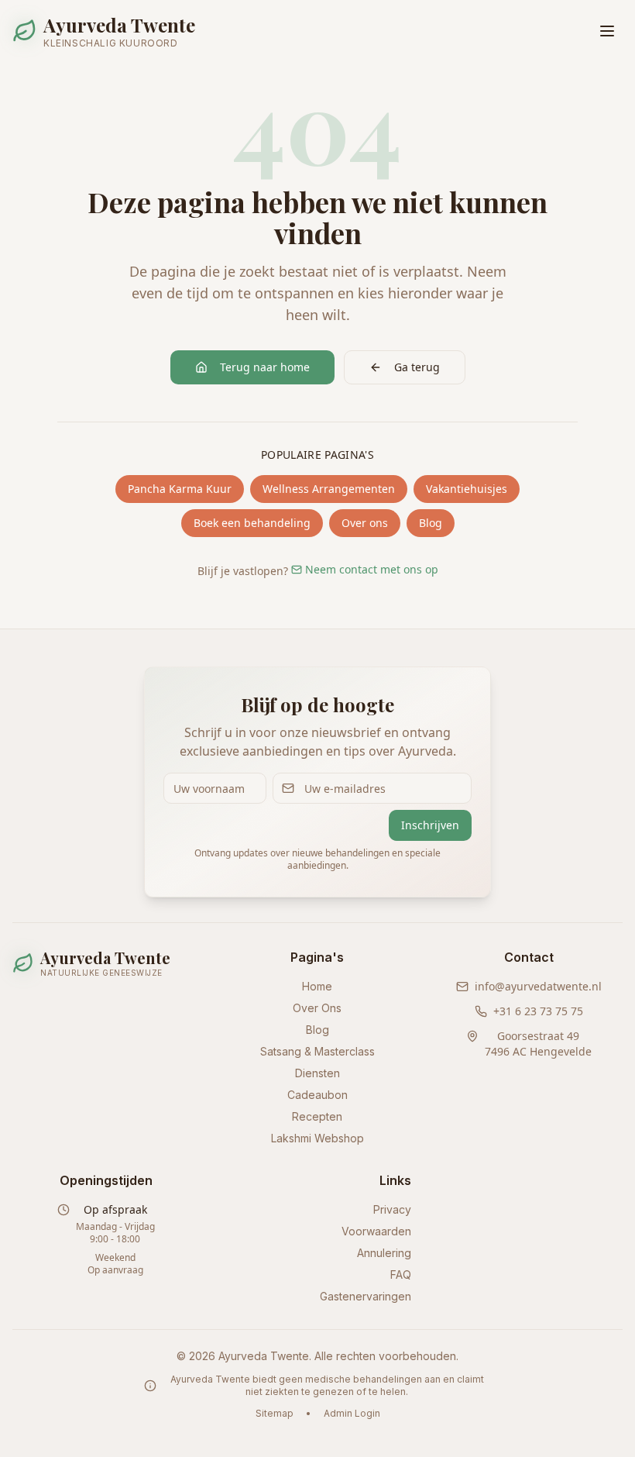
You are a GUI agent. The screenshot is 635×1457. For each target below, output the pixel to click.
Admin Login (352, 1413)
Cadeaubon (317, 1094)
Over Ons (317, 1007)
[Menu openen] (607, 31)
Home (317, 986)
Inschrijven (430, 825)
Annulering (384, 1252)
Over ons (365, 522)
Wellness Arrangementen (329, 488)
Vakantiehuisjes (466, 488)
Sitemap (274, 1413)
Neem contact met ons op (371, 569)
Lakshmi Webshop (317, 1138)
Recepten (317, 1116)
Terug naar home (265, 367)
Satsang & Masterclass (317, 1051)
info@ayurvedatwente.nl (538, 986)
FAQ (400, 1274)
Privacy (392, 1209)
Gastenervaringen (365, 1296)
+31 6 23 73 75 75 (538, 1011)
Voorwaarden (376, 1231)
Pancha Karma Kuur (180, 488)
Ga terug (417, 367)
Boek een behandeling (252, 522)
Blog (430, 522)
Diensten (317, 1073)
